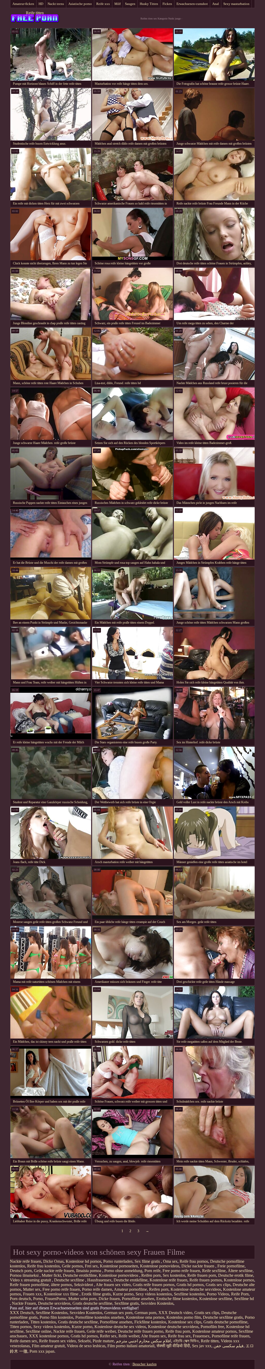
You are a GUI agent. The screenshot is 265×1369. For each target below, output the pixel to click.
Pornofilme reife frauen (230, 1336)
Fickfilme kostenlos (150, 1322)
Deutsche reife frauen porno (140, 1331)
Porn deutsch (20, 1298)
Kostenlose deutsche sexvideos (196, 1289)
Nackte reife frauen (25, 1261)
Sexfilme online (38, 1331)
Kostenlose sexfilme (215, 1298)
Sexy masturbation (236, 4)
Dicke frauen (109, 1298)
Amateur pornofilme (130, 1289)
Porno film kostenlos (56, 1317)
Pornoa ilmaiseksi (25, 1275)
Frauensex (201, 1336)
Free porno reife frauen (181, 1270)
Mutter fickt (51, 1275)
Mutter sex (31, 1289)
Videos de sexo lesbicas (86, 1346)
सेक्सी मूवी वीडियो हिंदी (173, 1346)
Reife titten (35, 13)
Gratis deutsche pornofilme (225, 1322)
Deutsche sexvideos (54, 1303)
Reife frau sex (179, 1336)
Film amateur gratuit (48, 1346)
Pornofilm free (212, 1326)
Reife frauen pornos (205, 1280)
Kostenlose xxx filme (61, 1294)
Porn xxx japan (42, 1351)
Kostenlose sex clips (184, 1322)
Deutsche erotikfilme (80, 1275)
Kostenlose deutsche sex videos (120, 1326)
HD (41, 4)
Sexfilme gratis (126, 1303)
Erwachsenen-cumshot (192, 4)
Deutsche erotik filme (235, 1275)
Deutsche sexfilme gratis (223, 1317)
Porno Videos (218, 1294)
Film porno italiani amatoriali (130, 1346)
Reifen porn (151, 1275)
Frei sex (91, 1266)
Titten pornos (20, 1326)
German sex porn (118, 1312)
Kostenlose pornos (239, 1280)
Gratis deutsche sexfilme (92, 1303)
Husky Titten (149, 4)
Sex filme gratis (148, 1261)
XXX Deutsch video (175, 1312)
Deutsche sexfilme (69, 1280)
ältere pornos (61, 1284)
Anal (215, 4)
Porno (38, 1298)
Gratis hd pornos (190, 1284)
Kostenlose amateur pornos (214, 1331)
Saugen (130, 4)
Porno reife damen (97, 1289)
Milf (117, 4)
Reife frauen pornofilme (29, 1284)
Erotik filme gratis (96, 1294)
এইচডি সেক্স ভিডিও (186, 1341)
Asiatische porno (80, 4)
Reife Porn (240, 1294)
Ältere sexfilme (240, 1270)
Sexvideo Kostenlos (157, 1303)
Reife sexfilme (214, 1270)
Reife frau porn (177, 1331)
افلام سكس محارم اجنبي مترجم (143, 1341)
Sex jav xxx (201, 1346)
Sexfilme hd (244, 1298)
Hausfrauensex (99, 1280)
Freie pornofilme (231, 1266)
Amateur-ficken (23, 4)
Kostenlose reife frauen (168, 1280)
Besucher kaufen (144, 1364)
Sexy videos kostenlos (154, 1294)
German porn (145, 1312)
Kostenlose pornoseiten (119, 1266)
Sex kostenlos (174, 1275)
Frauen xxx (32, 1294)
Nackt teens (56, 4)
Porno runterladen (117, 1261)
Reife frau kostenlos (43, 1266)
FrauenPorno (55, 1298)
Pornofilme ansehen (138, 1298)
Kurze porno (123, 1294)
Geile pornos (72, 1266)
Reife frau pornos (194, 1261)
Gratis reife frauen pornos (153, 1284)
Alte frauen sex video (113, 1284)
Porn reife (152, 1270)
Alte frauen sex (153, 1336)
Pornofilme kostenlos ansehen (99, 1317)
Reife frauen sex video (57, 1341)
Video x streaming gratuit (31, 1280)
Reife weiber (129, 1336)
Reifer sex (108, 1336)
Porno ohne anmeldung (123, 1270)
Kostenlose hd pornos (83, 1261)
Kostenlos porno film (183, 1317)
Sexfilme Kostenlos (52, 1312)
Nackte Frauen (24, 1303)
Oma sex (170, 1261)
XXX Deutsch (22, 1312)
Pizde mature (103, 1341)
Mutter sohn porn (82, 1298)
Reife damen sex (23, 1341)
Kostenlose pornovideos (159, 1266)
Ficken (167, 4)
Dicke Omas (53, 1261)
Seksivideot (84, 1284)
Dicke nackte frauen (198, 1266)
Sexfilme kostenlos (189, 1294)
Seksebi (84, 1341)
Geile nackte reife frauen (54, 1270)
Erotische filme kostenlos (176, 1298)
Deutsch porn (21, 1270)
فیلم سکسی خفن (229, 1346)
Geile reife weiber (101, 1331)
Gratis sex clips (218, 1284)
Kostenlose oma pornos (145, 1317)
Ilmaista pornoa (89, 1270)
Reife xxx (103, 4)
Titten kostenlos (43, 1322)
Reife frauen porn (201, 1275)
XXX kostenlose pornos (49, 1336)
